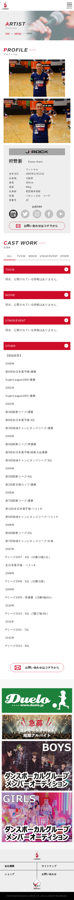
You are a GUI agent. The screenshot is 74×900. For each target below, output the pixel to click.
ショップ (10, 874)
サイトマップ (49, 866)
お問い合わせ (49, 874)
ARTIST (18, 34)
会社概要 (10, 866)
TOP (7, 34)
